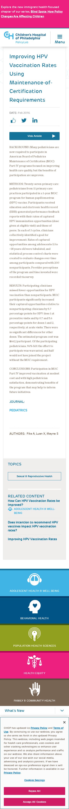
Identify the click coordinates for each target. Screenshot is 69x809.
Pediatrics (18, 410)
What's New (14, 711)
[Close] (64, 722)
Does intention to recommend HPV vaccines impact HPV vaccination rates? (33, 526)
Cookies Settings (34, 780)
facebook (14, 120)
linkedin (36, 120)
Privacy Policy (39, 728)
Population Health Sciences (34, 645)
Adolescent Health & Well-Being (34, 591)
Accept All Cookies (34, 801)
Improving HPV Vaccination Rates (32, 539)
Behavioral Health (34, 618)
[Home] (24, 37)
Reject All (34, 791)
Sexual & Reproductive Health (34, 476)
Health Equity (34, 673)
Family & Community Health (34, 700)
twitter (25, 120)
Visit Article (35, 136)
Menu (60, 42)
